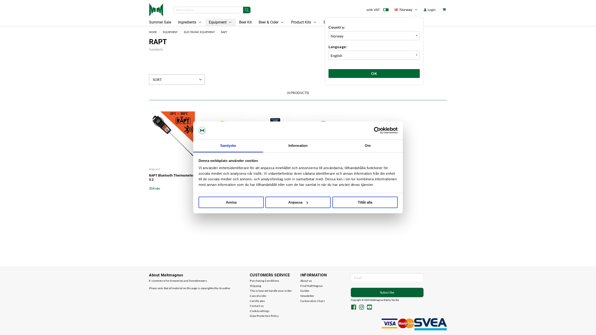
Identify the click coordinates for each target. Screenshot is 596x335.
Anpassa (295, 202)
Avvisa (231, 202)
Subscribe (387, 292)
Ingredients (187, 22)
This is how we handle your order (271, 290)
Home (153, 32)
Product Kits (301, 22)
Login (431, 10)
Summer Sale (160, 22)
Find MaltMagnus (311, 286)
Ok (374, 73)
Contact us (257, 306)
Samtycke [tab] (228, 145)
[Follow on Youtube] (369, 307)
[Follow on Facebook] (354, 307)
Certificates (257, 301)
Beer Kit (245, 22)
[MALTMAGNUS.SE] (156, 9)
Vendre (395, 300)
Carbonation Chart (312, 301)
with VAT (373, 10)
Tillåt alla (365, 202)
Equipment (218, 22)
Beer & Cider (269, 22)
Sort (157, 79)
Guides (304, 290)
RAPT (224, 32)
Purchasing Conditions (264, 280)
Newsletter (307, 296)
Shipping (255, 286)
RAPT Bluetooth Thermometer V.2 (171, 177)
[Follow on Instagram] (362, 307)
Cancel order (258, 296)
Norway (403, 10)
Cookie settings (259, 311)
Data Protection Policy (264, 316)
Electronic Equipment (199, 32)
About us (306, 280)
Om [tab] (368, 145)
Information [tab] (298, 145)
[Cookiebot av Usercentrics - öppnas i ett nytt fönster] (377, 130)
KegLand (154, 169)
